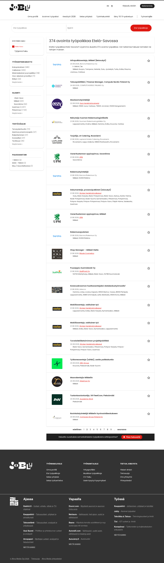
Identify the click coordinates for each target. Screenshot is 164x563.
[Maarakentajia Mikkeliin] (57, 381)
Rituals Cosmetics (86, 253)
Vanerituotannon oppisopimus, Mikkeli (88, 214)
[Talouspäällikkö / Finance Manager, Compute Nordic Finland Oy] (57, 86)
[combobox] (39, 28)
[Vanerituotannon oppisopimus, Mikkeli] (57, 218)
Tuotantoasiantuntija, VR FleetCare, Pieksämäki (92, 395)
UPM (81, 157)
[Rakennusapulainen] (57, 236)
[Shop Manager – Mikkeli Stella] (57, 254)
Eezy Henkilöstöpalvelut (89, 103)
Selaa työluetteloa (54, 480)
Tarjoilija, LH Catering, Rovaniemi (85, 135)
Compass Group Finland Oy (91, 417)
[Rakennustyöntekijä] (57, 175)
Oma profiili (33, 16)
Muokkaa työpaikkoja (92, 473)
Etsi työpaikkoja (53, 473)
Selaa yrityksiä (86, 16)
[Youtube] (27, 474)
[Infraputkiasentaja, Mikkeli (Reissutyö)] (57, 64)
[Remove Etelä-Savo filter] (13, 98)
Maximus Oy (85, 381)
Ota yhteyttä (126, 477)
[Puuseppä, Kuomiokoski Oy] (57, 272)
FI (112, 5)
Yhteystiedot (126, 480)
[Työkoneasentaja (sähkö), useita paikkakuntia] (57, 363)
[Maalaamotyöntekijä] (57, 103)
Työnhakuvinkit (103, 16)
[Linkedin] (20, 474)
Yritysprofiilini (89, 469)
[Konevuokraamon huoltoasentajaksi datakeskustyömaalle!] (57, 290)
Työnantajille (146, 16)
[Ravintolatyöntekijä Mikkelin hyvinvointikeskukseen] (57, 417)
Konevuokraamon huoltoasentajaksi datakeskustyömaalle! (98, 285)
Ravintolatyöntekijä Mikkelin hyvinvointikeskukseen (94, 413)
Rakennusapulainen (79, 232)
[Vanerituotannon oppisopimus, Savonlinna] (57, 157)
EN (108, 6)
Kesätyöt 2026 (69, 16)
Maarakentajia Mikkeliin (81, 377)
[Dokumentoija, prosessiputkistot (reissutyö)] (57, 193)
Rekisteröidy (147, 6)
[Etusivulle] (19, 7)
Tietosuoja (125, 473)
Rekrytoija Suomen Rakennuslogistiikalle (89, 117)
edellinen (77, 429)
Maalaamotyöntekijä (80, 99)
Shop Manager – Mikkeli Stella (84, 250)
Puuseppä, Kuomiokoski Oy (82, 267)
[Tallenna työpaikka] (149, 60)
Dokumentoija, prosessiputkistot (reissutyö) (90, 189)
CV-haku (87, 477)
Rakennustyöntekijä (79, 171)
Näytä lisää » (17, 82)
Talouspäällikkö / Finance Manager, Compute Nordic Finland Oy (100, 82)
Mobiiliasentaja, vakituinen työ (84, 304)
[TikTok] (24, 474)
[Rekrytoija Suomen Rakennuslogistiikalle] (57, 122)
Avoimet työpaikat (50, 16)
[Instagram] (15, 474)
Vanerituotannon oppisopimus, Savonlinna (90, 153)
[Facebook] (11, 474)
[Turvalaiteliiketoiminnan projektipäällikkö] (57, 344)
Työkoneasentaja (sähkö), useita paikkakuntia (92, 359)
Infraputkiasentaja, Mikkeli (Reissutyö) (88, 60)
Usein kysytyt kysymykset (94, 480)
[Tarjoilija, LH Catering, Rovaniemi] (57, 140)
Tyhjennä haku (21, 51)
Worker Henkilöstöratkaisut (90, 193)
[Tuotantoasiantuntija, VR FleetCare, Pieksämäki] (57, 399)
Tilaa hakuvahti (133, 437)
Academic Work (86, 399)
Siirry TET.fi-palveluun (123, 16)
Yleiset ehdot (126, 469)
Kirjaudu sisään (129, 5)
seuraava (121, 429)
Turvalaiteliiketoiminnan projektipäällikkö (89, 340)
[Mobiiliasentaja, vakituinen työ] (57, 308)
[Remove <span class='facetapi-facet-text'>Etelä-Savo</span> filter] (13, 47)
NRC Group (84, 363)
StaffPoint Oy (84, 271)
